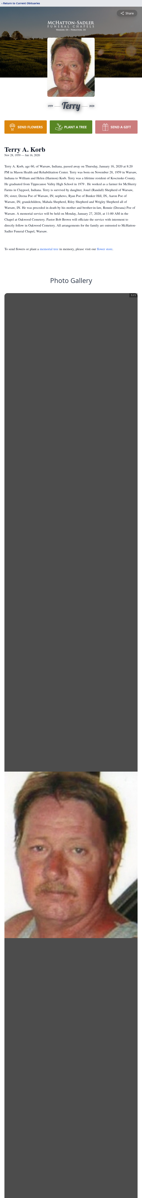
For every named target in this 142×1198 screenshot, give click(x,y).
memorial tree (49, 249)
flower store (104, 249)
